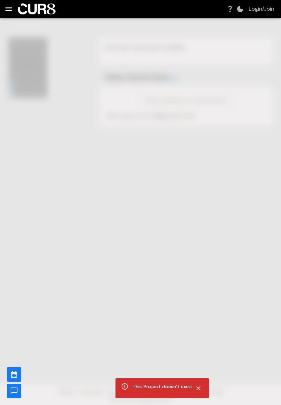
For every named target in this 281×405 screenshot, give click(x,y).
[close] (198, 388)
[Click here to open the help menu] (230, 9)
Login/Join (261, 9)
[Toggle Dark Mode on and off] (240, 9)
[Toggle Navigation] (8, 9)
